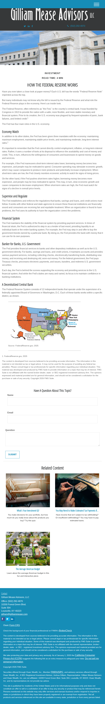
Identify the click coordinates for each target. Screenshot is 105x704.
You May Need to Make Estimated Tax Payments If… (77, 510)
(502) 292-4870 (77, 26)
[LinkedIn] (29, 26)
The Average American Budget (28, 569)
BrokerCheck (65, 630)
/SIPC (60, 672)
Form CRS (14, 625)
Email (10, 412)
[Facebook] (32, 26)
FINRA (54, 672)
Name (10, 395)
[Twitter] (25, 26)
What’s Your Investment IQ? (28, 510)
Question (10, 430)
